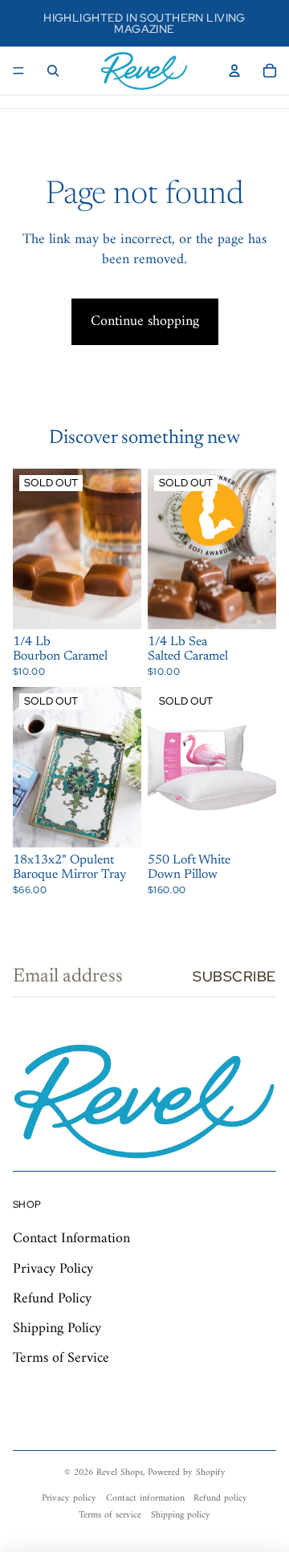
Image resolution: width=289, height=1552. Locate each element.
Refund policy (220, 1498)
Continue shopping (145, 321)
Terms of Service (61, 1358)
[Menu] (18, 70)
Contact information (145, 1498)
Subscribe (234, 976)
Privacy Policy (53, 1269)
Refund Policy (52, 1298)
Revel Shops (119, 1473)
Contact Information (71, 1238)
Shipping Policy (57, 1328)
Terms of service (110, 1515)
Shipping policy (180, 1515)
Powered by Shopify (187, 1473)
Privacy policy (69, 1498)
